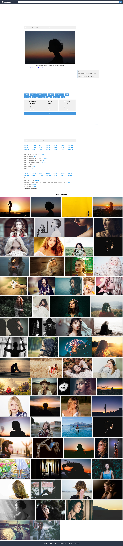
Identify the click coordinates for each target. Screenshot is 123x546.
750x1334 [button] (44, 160)
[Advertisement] (61, 15)
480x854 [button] (40, 173)
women (39, 94)
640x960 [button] (35, 156)
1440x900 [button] (41, 145)
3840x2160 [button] (70, 149)
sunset (44, 94)
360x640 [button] (55, 147)
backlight (33, 94)
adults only (27, 97)
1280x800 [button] (55, 145)
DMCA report (96, 124)
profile (26, 94)
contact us (77, 543)
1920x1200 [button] (26, 149)
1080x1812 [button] (41, 175)
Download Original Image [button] (50, 113)
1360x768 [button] (48, 147)
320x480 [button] (42, 154)
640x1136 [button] (46, 158)
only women (35, 97)
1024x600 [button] (41, 149)
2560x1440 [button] (63, 147)
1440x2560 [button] (26, 175)
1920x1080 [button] (33, 145)
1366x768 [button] (26, 145)
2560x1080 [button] (70, 147)
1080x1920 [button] (33, 173)
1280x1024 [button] (70, 145)
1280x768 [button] (33, 149)
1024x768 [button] (63, 145)
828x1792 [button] (31, 168)
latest (51, 543)
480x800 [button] (48, 173)
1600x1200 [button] (48, 191)
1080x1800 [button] (48, 175)
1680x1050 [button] (33, 147)
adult (67, 94)
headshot (42, 97)
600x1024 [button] (63, 173)
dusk (63, 97)
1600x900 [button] (48, 145)
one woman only (59, 94)
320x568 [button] (70, 175)
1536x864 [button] (26, 147)
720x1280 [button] (26, 173)
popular (45, 543)
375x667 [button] (62, 175)
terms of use (62, 543)
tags (15, 2)
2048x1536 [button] (70, 182)
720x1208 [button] (55, 175)
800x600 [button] (48, 149)
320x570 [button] (62, 149)
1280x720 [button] (41, 147)
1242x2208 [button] (43, 162)
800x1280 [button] (70, 173)
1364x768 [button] (55, 149)
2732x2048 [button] (33, 186)
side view (49, 97)
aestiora (70, 543)
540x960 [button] (55, 173)
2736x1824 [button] (26, 191)
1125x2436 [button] (36, 164)
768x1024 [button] (37, 180)
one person (56, 97)
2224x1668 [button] (33, 184)
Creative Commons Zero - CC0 (36, 67)
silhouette (51, 94)
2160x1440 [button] (55, 191)
